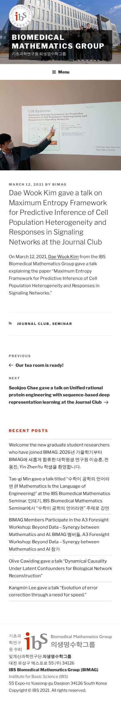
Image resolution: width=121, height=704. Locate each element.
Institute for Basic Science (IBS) (38, 676)
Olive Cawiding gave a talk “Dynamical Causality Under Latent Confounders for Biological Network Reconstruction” (60, 568)
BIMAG (59, 184)
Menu (63, 71)
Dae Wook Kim (63, 256)
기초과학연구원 (15, 642)
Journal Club (33, 324)
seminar (62, 324)
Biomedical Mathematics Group (58, 41)
